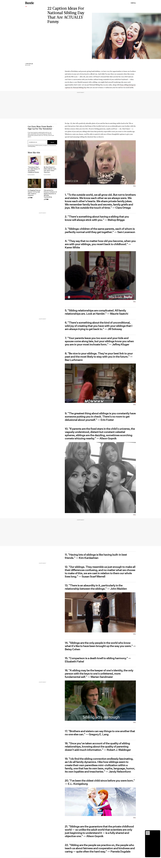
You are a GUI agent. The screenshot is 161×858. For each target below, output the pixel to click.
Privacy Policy (32, 146)
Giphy (134, 186)
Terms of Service (52, 145)
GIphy (134, 301)
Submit (52, 142)
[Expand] (147, 832)
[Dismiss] (158, 832)
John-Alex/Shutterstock (160, 36)
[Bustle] (29, 3)
